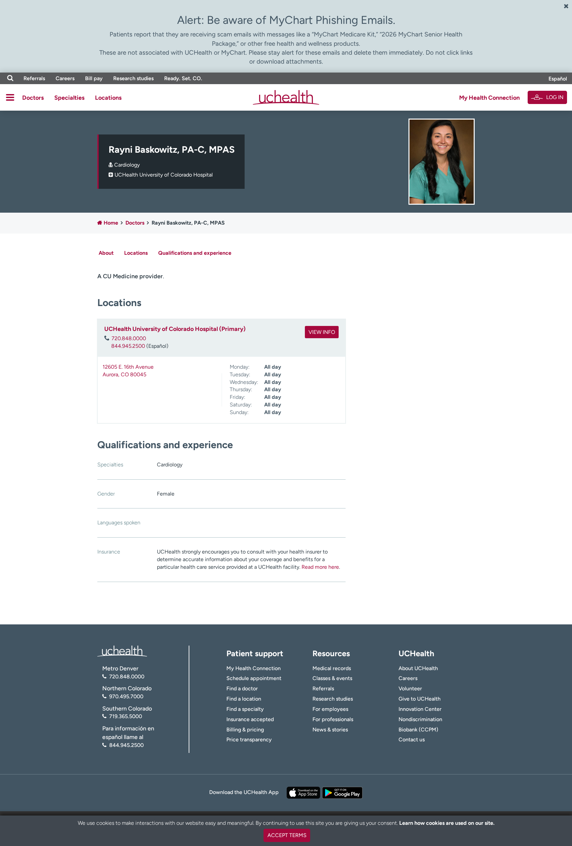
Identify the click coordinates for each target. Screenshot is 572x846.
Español (557, 79)
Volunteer (410, 688)
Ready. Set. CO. (183, 78)
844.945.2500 (128, 346)
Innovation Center (420, 709)
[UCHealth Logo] (122, 651)
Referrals (34, 78)
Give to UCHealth (420, 699)
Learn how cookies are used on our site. (447, 823)
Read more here (320, 567)
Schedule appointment (253, 678)
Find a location (243, 699)
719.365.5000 (125, 716)
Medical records (331, 668)
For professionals (332, 719)
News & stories (330, 729)
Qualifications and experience (194, 253)
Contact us (412, 739)
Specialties (69, 97)
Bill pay (94, 78)
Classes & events (332, 678)
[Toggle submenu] (10, 97)
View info (322, 332)
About (106, 253)
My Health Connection (489, 97)
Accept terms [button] (287, 835)
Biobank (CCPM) (418, 729)
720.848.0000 (129, 338)
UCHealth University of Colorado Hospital (164, 175)
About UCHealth (418, 668)
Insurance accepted (250, 719)
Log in (554, 97)
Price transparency (249, 739)
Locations (108, 97)
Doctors (33, 97)
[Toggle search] (10, 78)
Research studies (133, 78)
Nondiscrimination (420, 719)
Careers (65, 78)
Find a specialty (245, 709)
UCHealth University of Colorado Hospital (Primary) (175, 329)
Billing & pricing (245, 729)
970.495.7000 (126, 696)
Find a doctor (242, 688)
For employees (330, 709)
